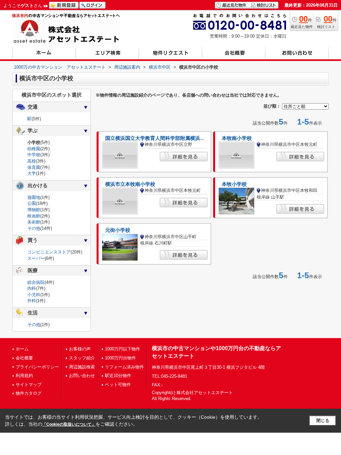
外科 (31, 300)
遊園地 (33, 197)
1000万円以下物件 (122, 348)
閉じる (322, 420)
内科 (31, 288)
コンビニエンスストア (49, 251)
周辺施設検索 (82, 366)
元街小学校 (117, 230)
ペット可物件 (118, 384)
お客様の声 (80, 348)
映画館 (33, 216)
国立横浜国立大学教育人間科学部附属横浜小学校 (160, 138)
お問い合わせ (82, 375)
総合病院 (36, 282)
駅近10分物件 (118, 375)
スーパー (36, 258)
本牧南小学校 (237, 138)
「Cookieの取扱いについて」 (69, 424)
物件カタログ (29, 393)
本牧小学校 (234, 184)
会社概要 (24, 357)
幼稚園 (33, 148)
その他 (33, 228)
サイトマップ (29, 384)
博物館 (33, 209)
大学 (31, 173)
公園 (31, 203)
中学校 (33, 154)
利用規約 (24, 375)
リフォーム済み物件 (124, 366)
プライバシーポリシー (37, 366)
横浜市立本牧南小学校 (130, 184)
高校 (31, 161)
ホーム (22, 348)
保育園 (33, 167)
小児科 (33, 294)
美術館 (33, 222)
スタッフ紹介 (82, 357)
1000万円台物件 (120, 357)
